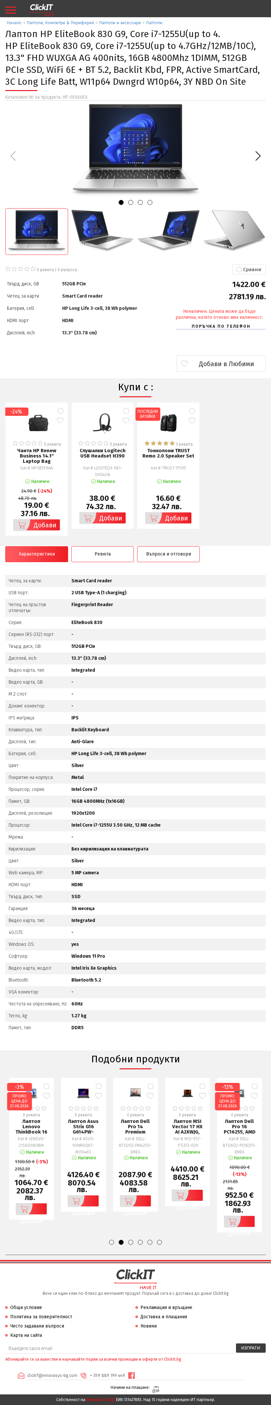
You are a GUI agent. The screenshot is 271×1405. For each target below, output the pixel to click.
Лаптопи (154, 23)
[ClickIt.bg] (41, 10)
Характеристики (37, 554)
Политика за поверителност (41, 1317)
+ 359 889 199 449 (107, 1375)
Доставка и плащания (163, 1317)
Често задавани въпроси (37, 1326)
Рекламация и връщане (166, 1307)
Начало (14, 23)
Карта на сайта (26, 1335)
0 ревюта (45, 269)
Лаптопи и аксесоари (120, 23)
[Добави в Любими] (60, 420)
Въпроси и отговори (168, 554)
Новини (148, 1326)
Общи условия (26, 1307)
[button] (257, 156)
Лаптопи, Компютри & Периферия (60, 23)
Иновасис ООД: (100, 1399)
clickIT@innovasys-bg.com (52, 1375)
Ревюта (103, 554)
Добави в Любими (226, 364)
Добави (45, 525)
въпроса (67, 269)
